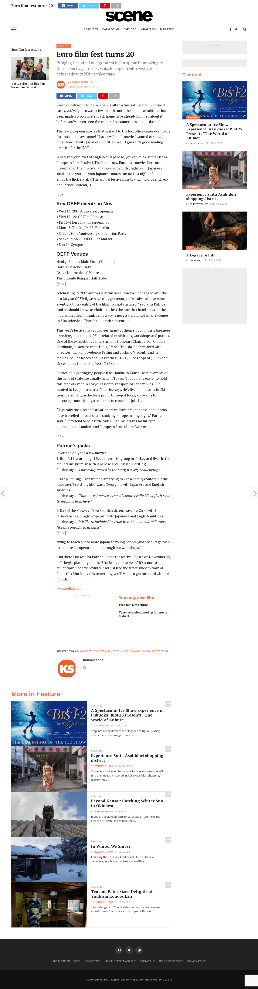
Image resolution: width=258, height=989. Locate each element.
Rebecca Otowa (103, 852)
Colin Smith (196, 260)
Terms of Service (171, 961)
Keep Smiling (120, 651)
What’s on (148, 29)
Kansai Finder (60, 961)
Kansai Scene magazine (120, 961)
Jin (109, 651)
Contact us (147, 961)
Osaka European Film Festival (149, 651)
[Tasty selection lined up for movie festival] (30, 79)
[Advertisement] (84, 621)
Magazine (167, 29)
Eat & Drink (110, 29)
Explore (130, 29)
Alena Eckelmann (104, 811)
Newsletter (92, 961)
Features (91, 29)
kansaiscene (80, 81)
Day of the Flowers (93, 651)
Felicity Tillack (103, 766)
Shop (76, 961)
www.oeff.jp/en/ (68, 588)
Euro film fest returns (26, 49)
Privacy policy (197, 961)
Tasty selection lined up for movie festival (28, 85)
